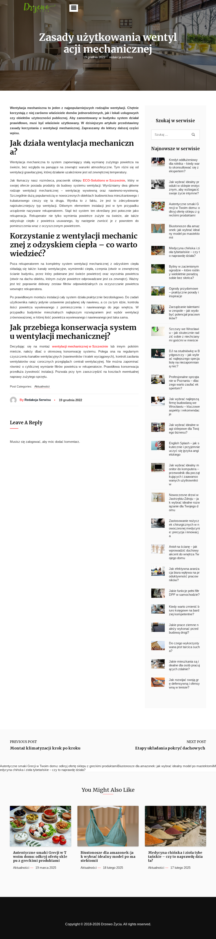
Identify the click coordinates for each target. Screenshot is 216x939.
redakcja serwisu (121, 57)
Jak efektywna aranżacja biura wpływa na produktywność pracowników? (184, 574)
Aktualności (42, 386)
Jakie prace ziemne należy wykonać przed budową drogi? (183, 628)
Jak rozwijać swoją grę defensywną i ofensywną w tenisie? (184, 683)
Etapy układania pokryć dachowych (170, 748)
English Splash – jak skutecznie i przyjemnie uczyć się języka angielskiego (184, 448)
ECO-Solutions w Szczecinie (104, 180)
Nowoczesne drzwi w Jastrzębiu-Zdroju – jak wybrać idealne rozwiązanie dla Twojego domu (184, 502)
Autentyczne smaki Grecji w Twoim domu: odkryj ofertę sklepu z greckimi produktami (184, 209)
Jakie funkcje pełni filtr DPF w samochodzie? (184, 592)
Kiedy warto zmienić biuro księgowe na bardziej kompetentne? (184, 610)
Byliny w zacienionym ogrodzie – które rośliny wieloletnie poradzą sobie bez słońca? (184, 272)
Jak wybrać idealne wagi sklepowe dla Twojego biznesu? (184, 428)
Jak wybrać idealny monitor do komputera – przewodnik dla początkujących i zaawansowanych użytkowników (184, 474)
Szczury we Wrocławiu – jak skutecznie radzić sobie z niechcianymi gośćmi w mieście (184, 334)
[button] (73, 8)
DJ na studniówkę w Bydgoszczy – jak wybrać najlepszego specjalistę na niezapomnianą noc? (184, 358)
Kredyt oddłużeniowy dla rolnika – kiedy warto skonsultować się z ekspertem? (184, 165)
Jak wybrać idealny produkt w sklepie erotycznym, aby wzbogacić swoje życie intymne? (184, 187)
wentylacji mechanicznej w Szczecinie (80, 346)
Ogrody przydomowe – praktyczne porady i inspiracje (184, 292)
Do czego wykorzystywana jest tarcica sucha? (184, 647)
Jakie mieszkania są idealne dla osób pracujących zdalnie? (184, 665)
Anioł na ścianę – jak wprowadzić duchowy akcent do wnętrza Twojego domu (184, 552)
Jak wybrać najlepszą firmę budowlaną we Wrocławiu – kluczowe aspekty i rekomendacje (184, 406)
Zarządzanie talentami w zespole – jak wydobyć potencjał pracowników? (184, 312)
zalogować (33, 441)
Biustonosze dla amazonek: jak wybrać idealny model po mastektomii (184, 231)
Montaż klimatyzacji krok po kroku (45, 748)
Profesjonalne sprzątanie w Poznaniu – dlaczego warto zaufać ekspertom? (184, 382)
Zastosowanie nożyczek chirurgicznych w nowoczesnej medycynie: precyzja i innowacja (184, 528)
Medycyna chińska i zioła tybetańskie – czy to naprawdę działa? (184, 251)
